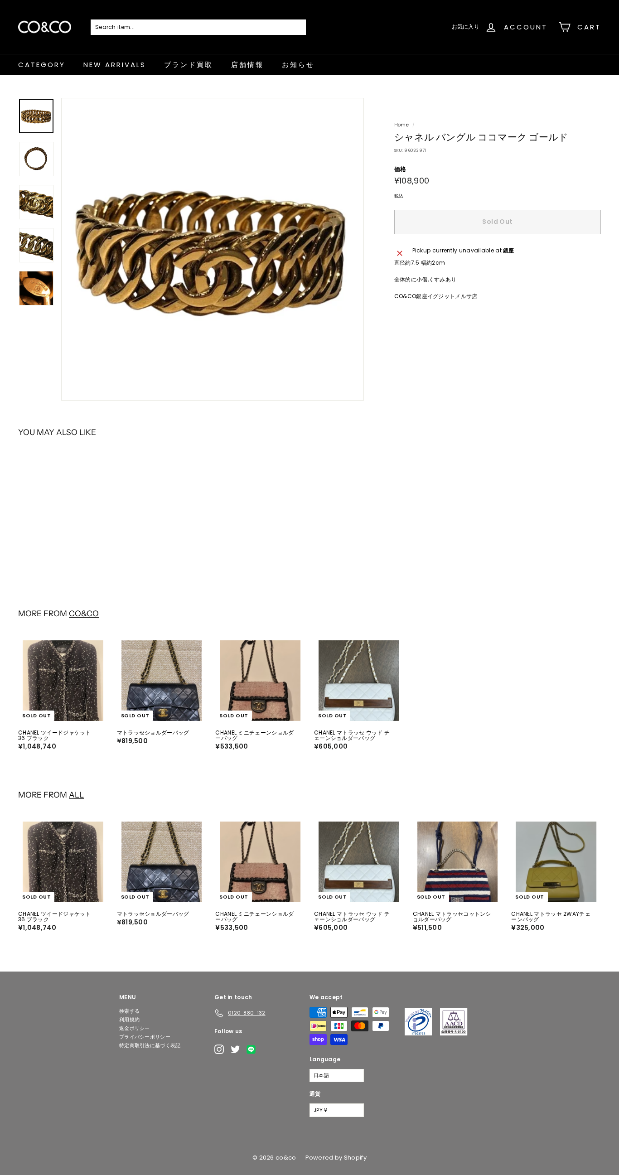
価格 (400, 169)
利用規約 (129, 1019)
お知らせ (298, 64)
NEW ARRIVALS (114, 64)
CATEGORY (41, 64)
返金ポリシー (134, 1028)
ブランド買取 (188, 64)
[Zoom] (212, 249)
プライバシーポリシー (144, 1036)
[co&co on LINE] (253, 1049)
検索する (129, 1011)
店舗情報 (247, 64)
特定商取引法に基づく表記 (150, 1045)
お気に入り (466, 26)
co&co (84, 613)
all (76, 794)
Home (401, 124)
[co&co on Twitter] (235, 1049)
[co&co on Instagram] (219, 1049)
